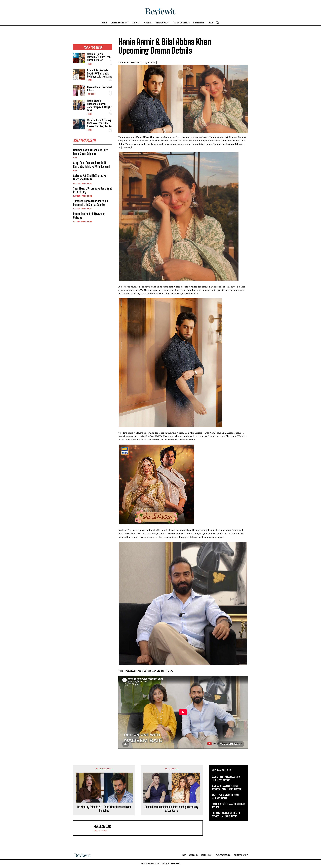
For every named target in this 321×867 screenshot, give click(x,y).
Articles (91, 94)
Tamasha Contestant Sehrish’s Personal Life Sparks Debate (90, 202)
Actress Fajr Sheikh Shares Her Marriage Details (90, 177)
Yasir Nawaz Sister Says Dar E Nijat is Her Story (92, 190)
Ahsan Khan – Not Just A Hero (99, 89)
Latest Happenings (82, 183)
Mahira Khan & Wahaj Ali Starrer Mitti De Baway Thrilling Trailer (99, 123)
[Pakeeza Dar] (84, 828)
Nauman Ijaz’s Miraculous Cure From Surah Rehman (99, 57)
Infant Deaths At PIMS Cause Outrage (89, 215)
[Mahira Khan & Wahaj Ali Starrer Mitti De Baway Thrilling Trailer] (79, 124)
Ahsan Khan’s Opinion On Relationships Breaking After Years (171, 808)
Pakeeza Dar (133, 62)
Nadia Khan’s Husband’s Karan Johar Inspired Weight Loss (99, 105)
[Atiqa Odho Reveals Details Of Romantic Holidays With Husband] (79, 74)
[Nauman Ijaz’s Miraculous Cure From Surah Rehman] (79, 58)
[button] (217, 22)
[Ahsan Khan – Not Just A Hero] (79, 90)
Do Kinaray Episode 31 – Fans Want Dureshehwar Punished (104, 808)
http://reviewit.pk (100, 831)
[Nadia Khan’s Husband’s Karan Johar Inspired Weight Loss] (79, 105)
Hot (89, 64)
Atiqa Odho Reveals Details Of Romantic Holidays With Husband (99, 73)
